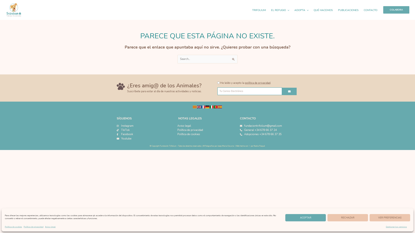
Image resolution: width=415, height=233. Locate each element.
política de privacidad (257, 83)
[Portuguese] (216, 107)
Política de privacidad (33, 227)
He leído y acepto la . (245, 83)
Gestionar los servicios (396, 227)
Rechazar (347, 217)
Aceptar (305, 217)
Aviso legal (50, 227)
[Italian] (212, 107)
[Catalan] (195, 107)
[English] (199, 107)
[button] (287, 10)
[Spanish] (220, 107)
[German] (207, 107)
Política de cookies (13, 227)
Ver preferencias (390, 217)
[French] (203, 107)
